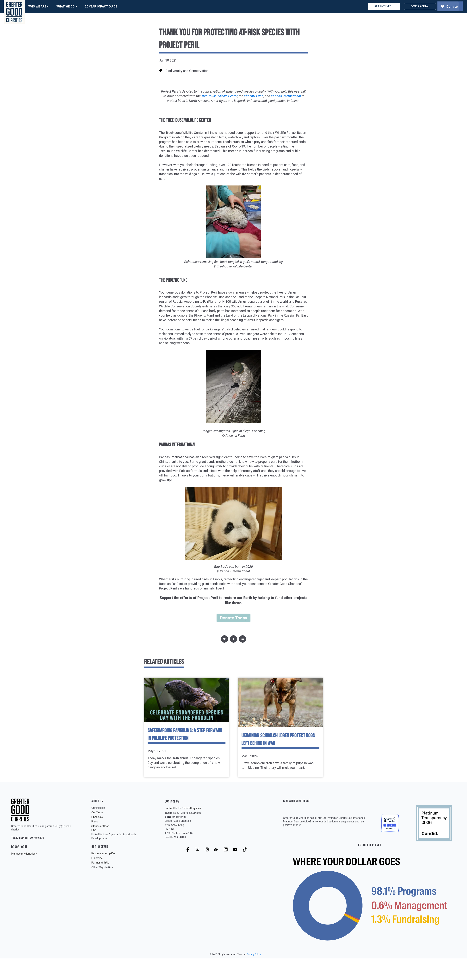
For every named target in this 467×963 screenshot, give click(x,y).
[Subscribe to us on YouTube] (235, 849)
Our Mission (98, 807)
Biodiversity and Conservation (187, 71)
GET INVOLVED (383, 6)
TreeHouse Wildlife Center (219, 96)
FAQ (93, 830)
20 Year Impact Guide (101, 6)
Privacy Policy (254, 954)
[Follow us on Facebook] (187, 849)
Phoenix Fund (253, 96)
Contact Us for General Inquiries (183, 808)
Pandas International (286, 96)
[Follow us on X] (197, 849)
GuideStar (309, 821)
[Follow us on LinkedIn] (225, 849)
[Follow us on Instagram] (206, 849)
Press (94, 821)
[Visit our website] (216, 849)
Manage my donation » (24, 853)
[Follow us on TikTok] (244, 849)
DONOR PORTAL (420, 6)
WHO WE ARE (37, 6)
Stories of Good (100, 826)
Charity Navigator (349, 817)
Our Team (97, 812)
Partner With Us (100, 862)
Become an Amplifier (103, 853)
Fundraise (97, 858)
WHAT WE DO (65, 6)
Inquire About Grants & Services (183, 812)
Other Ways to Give (102, 867)
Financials (97, 816)
